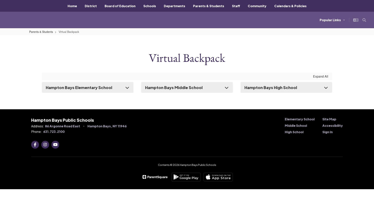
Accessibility (332, 125)
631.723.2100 (54, 132)
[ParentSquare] (154, 177)
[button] (332, 20)
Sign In (327, 132)
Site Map (329, 119)
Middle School (296, 125)
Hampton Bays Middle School (174, 87)
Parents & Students (41, 32)
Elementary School (300, 119)
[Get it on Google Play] (186, 177)
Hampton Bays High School (270, 87)
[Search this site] (364, 20)
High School (294, 132)
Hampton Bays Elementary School (79, 87)
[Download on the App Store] (218, 177)
